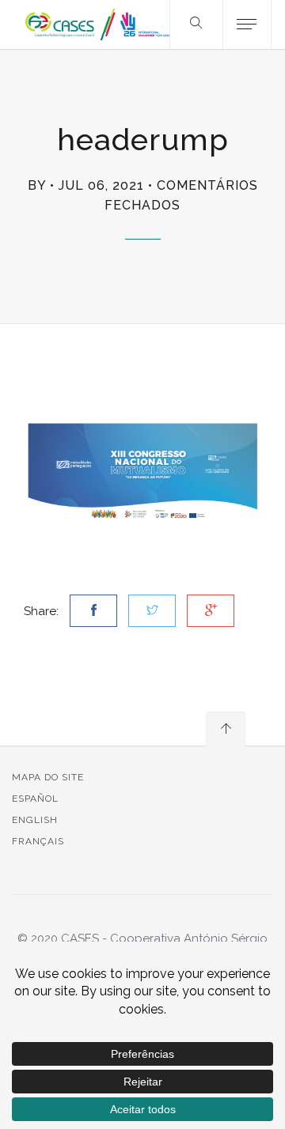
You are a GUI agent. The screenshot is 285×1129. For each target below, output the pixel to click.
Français (38, 841)
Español (35, 798)
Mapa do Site (48, 777)
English (35, 819)
